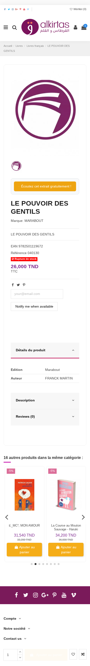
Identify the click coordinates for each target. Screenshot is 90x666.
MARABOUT (33, 221)
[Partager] (13, 285)
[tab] (45, 351)
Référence (19, 253)
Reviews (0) (25, 416)
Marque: (17, 221)
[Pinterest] (24, 285)
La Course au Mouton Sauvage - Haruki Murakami (66, 529)
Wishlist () (79, 9)
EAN (14, 246)
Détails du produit (30, 350)
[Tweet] (18, 285)
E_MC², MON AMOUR (24, 525)
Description (25, 400)
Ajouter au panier (49, 655)
